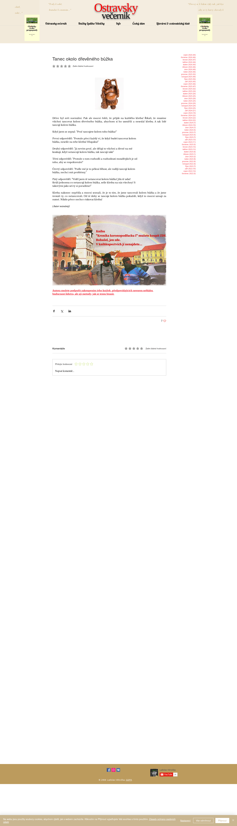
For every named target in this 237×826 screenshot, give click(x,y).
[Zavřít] (233, 820)
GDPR (129, 779)
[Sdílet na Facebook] (53, 311)
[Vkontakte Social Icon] (118, 770)
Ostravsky (115, 7)
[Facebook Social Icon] (108, 770)
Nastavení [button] (185, 820)
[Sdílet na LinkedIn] (69, 311)
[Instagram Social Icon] (113, 770)
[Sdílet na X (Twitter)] (61, 311)
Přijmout (222, 820)
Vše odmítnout (203, 820)
